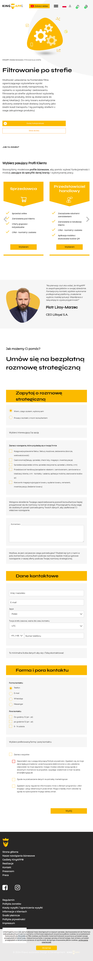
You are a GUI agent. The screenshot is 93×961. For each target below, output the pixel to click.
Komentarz (15, 524)
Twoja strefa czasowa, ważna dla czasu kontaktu (29, 621)
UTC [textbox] (14, 626)
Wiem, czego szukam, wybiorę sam (29, 411)
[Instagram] (18, 888)
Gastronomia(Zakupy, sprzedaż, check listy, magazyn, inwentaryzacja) (43, 460)
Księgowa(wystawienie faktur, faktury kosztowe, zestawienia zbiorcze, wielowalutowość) (43, 453)
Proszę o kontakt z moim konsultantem (31, 418)
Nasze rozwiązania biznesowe (18, 855)
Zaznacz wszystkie (21, 754)
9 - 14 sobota (19, 726)
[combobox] (64, 6)
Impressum (8, 923)
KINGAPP (5, 60)
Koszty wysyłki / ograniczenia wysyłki (22, 907)
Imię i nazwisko (17, 593)
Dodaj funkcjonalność (35, 123)
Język (11, 609)
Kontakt (6, 867)
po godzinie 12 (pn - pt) (23, 722)
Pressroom (8, 871)
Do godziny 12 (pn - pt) (23, 717)
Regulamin (8, 900)
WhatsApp (18, 699)
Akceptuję (46, 948)
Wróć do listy (34, 131)
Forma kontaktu (16, 683)
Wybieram (23, 247)
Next (88, 219)
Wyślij (69, 810)
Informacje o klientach (14, 911)
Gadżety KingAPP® (13, 859)
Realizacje (7, 863)
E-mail (13, 602)
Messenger (18, 704)
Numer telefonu (33, 636)
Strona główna (10, 851)
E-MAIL (16, 693)
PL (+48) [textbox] (15, 635)
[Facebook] (5, 888)
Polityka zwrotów (11, 903)
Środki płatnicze (11, 915)
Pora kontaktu (15, 711)
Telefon (17, 688)
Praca (5, 875)
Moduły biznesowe (16, 60)
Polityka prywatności (13, 919)
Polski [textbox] (64, 6)
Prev (5, 219)
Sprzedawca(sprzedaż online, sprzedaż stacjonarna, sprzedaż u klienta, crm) (45, 465)
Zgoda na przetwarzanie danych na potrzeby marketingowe (42, 779)
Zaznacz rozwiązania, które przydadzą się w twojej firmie (33, 445)
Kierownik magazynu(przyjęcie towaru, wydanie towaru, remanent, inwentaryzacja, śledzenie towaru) (42, 484)
